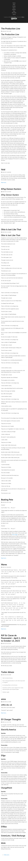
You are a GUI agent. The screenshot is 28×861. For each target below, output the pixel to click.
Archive (14, 9)
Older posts (6, 854)
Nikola (23, 17)
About (14, 8)
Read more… (4, 182)
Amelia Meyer (13, 17)
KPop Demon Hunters (11, 189)
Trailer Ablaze (7, 672)
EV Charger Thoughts (11, 719)
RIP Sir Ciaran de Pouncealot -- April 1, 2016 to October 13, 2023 (13, 638)
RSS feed (14, 12)
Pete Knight (15, 534)
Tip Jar (14, 14)
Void (3, 169)
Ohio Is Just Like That (11, 229)
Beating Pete (7, 499)
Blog (14, 4)
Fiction (14, 6)
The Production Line (10, 28)
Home (14, 3)
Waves (4, 564)
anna (3, 699)
